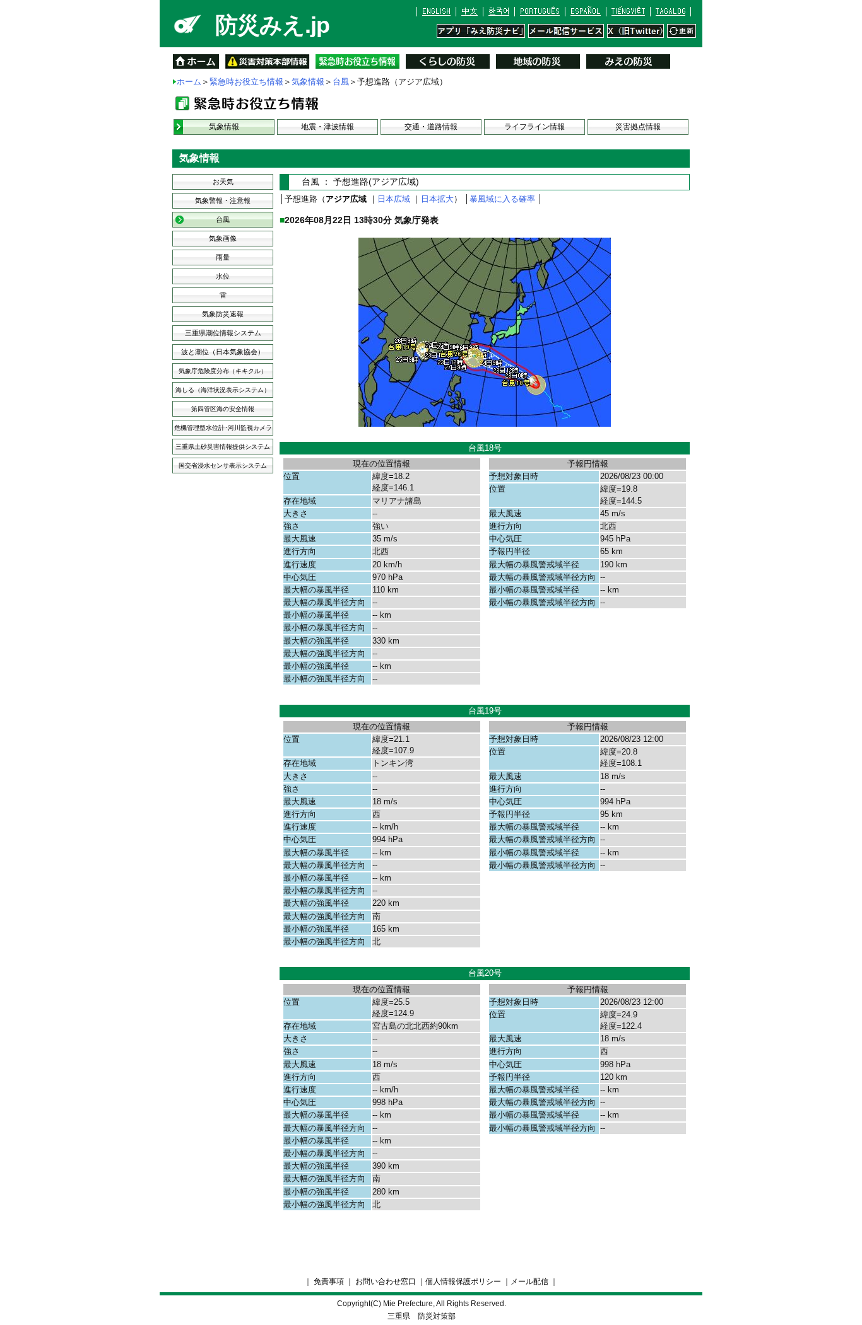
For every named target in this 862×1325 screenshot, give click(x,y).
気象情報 (308, 81)
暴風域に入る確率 (502, 199)
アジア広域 (346, 199)
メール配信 (529, 1281)
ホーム (189, 81)
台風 (341, 81)
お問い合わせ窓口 (385, 1281)
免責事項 (329, 1281)
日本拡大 (437, 199)
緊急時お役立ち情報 (246, 81)
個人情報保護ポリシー (463, 1281)
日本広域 (393, 199)
